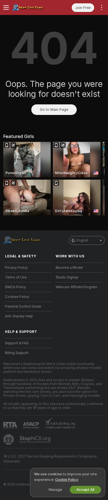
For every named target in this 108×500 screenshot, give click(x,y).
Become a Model (69, 268)
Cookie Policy (66, 480)
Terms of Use (16, 277)
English (82, 240)
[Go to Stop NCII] (35, 439)
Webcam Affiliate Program (76, 287)
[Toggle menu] (6, 7)
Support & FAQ (17, 343)
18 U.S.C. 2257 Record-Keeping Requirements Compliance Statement (50, 458)
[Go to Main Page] (33, 7)
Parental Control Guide (23, 306)
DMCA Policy (15, 287)
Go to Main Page (54, 109)
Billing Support (17, 353)
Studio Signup (67, 277)
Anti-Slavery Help (19, 316)
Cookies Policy (17, 297)
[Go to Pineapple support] (9, 439)
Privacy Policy (16, 268)
